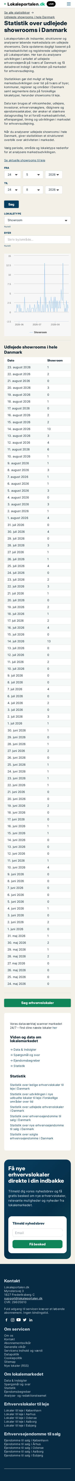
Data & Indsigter (15, 1380)
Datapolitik (11, 1354)
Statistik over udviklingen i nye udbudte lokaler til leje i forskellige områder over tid (34, 1097)
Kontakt (9, 1339)
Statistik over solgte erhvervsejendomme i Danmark (31, 1136)
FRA (6, 167)
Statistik (10, 1388)
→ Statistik (17, 1066)
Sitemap (10, 1361)
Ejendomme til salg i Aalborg (24, 1451)
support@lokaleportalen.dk (23, 1298)
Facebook (6, 1320)
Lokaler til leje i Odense (20, 1418)
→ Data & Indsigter (23, 1049)
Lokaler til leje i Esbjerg (20, 1425)
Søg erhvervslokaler (37, 1003)
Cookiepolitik (13, 1358)
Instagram (12, 1320)
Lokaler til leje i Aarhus (19, 1414)
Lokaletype (12, 213)
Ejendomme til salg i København (26, 1440)
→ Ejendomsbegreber (25, 1060)
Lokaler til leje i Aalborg (20, 1421)
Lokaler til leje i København (22, 1410)
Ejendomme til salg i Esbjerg (23, 1455)
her (54, 1027)
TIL (6, 183)
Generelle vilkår (15, 1347)
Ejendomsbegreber (17, 1391)
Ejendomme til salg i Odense (24, 1447)
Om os (8, 1335)
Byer (7, 232)
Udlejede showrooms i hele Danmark (29, 17)
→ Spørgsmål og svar (25, 1055)
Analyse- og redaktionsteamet (25, 1395)
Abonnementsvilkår (17, 1343)
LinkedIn (30, 1320)
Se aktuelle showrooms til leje (24, 160)
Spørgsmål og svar (17, 1384)
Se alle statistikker (17, 12)
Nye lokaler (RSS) (16, 1365)
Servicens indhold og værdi (23, 1350)
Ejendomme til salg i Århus (22, 1444)
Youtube (18, 1320)
